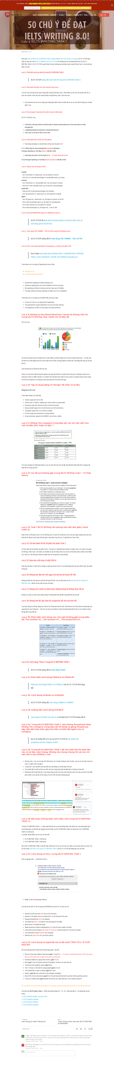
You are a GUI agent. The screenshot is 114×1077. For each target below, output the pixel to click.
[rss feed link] (91, 1029)
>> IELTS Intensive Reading (30, 1002)
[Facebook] (77, 1029)
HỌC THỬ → (104, 15)
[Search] (95, 15)
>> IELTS (24, 1005)
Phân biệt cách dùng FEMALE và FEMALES (47, 684)
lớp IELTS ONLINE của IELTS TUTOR (46, 61)
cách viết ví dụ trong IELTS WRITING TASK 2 (43, 849)
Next (59, 1019)
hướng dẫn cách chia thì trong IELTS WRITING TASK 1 (61, 79)
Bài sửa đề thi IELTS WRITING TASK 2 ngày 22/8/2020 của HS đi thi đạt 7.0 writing (53, 59)
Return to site (26, 1029)
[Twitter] (81, 1029)
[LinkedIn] (85, 1029)
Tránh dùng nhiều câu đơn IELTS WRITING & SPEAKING (75, 1023)
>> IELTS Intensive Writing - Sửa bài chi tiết (34, 996)
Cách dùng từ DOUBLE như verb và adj (45, 717)
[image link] (7, 15)
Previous (25, 1019)
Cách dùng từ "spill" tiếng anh (34, 1022)
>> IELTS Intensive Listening (30, 999)
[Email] (89, 1029)
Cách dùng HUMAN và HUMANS (61, 702)
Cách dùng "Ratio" (58, 670)
